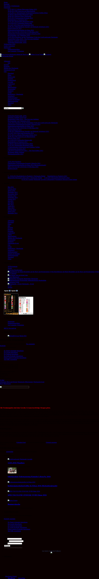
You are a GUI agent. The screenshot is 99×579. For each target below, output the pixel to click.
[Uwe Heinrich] (51, 553)
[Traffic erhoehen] (7, 291)
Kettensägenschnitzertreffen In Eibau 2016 (21, 30)
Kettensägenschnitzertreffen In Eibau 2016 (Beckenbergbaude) (27, 165)
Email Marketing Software (17, 547)
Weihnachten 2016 (9, 44)
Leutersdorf (11, 84)
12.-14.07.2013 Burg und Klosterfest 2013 (21, 25)
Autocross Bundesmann (15, 270)
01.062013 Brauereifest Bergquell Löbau (20, 14)
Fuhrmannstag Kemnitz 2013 (17, 149)
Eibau (9, 75)
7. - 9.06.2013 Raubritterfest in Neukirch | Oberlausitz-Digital (26, 176)
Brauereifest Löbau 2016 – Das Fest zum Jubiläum (23, 39)
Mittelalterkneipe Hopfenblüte (37, 280)
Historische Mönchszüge (25, 382)
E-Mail (2, 380)
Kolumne (7, 66)
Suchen (10, 287)
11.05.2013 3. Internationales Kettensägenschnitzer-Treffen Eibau (28, 13)
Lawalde (10, 82)
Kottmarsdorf (12, 80)
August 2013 (12, 199)
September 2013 (13, 197)
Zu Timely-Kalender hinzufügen (14, 351)
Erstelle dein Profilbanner (55, 551)
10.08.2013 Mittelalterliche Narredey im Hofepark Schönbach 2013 (28, 27)
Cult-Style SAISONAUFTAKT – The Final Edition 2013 (25, 150)
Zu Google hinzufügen (11, 352)
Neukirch (10, 91)
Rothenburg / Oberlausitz (15, 94)
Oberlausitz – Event (27, 284)
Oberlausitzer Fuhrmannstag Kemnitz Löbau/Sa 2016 (24, 34)
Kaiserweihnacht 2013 (14, 28)
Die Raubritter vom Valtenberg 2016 (19, 35)
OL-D (10, 285)
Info (9, 63)
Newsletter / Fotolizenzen (11, 6)
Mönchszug (7, 383)
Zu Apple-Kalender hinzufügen (13, 356)
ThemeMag (21, 578)
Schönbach (11, 96)
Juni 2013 (11, 203)
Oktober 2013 (12, 196)
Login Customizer (9, 46)
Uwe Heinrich (45, 551)
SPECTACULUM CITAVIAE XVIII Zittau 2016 (23, 32)
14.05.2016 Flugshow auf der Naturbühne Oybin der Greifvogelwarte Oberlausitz (33, 37)
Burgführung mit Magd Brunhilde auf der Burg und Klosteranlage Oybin (76, 272)
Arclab (10, 547)
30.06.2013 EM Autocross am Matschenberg (21, 11)
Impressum (7, 47)
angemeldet (9, 451)
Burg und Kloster (12, 382)
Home (6, 2)
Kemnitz (10, 78)
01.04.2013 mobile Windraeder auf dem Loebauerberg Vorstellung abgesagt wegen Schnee (49, 179)
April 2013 (11, 206)
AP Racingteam (12, 266)
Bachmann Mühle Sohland (16, 152)
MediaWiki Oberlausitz (30, 278)
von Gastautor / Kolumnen (16, 51)
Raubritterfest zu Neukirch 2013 (17, 20)
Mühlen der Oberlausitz (11, 68)
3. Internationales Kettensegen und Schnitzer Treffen (24, 147)
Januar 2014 (11, 190)
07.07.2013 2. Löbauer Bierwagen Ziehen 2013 (22, 9)
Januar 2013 (11, 211)
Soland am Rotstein (14, 99)
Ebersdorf (11, 73)
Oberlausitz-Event (9, 70)
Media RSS (22, 336)
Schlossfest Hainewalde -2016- (17, 42)
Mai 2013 (11, 204)
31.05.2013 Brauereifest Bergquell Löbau (20, 21)
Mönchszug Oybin (13, 282)
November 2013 (13, 194)
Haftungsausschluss (14, 49)
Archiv (10, 268)
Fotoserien (7, 7)
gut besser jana (23, 275)
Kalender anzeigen (9, 519)
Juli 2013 (10, 201)
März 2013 (11, 208)
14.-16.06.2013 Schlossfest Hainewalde (20, 23)
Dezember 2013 (12, 192)
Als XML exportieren (10, 359)
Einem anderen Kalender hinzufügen (15, 358)
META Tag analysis (10, 328)
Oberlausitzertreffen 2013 (15, 154)
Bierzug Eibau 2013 (14, 138)
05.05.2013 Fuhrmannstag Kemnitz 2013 (20, 18)
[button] (8, 347)
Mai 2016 (11, 187)
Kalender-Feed (21, 442)
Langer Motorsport (13, 277)
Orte (5, 71)
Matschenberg (12, 87)
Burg (1, 383)
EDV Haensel (12, 273)
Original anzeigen (51, 442)
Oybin (10, 92)
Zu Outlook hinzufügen (11, 354)
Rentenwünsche (12, 168)
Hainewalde (11, 77)
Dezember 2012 (12, 213)
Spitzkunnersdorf (13, 101)
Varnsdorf (11, 103)
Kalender (6, 4)
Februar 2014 (12, 189)
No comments (30, 344)
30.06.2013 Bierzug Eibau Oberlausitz (19, 16)
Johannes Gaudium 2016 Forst (17, 41)
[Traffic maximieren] (14, 291)
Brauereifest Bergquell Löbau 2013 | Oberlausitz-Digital (25, 178)
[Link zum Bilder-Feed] (13, 336)
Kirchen (6, 64)
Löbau (10, 85)
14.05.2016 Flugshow (14, 161)
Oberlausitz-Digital (11, 576)
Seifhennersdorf (12, 98)
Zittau (9, 105)
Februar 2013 (12, 210)
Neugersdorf (11, 89)
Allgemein (7, 61)
